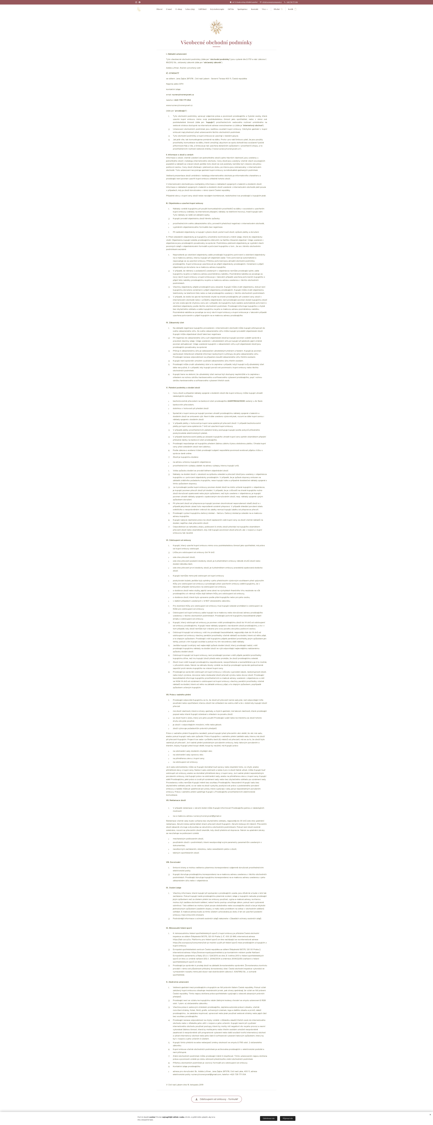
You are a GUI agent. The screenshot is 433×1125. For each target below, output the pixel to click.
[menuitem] (160, 9)
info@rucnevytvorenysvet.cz (272, 2)
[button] (278, 9)
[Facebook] (139, 2)
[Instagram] (136, 2)
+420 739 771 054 (292, 2)
